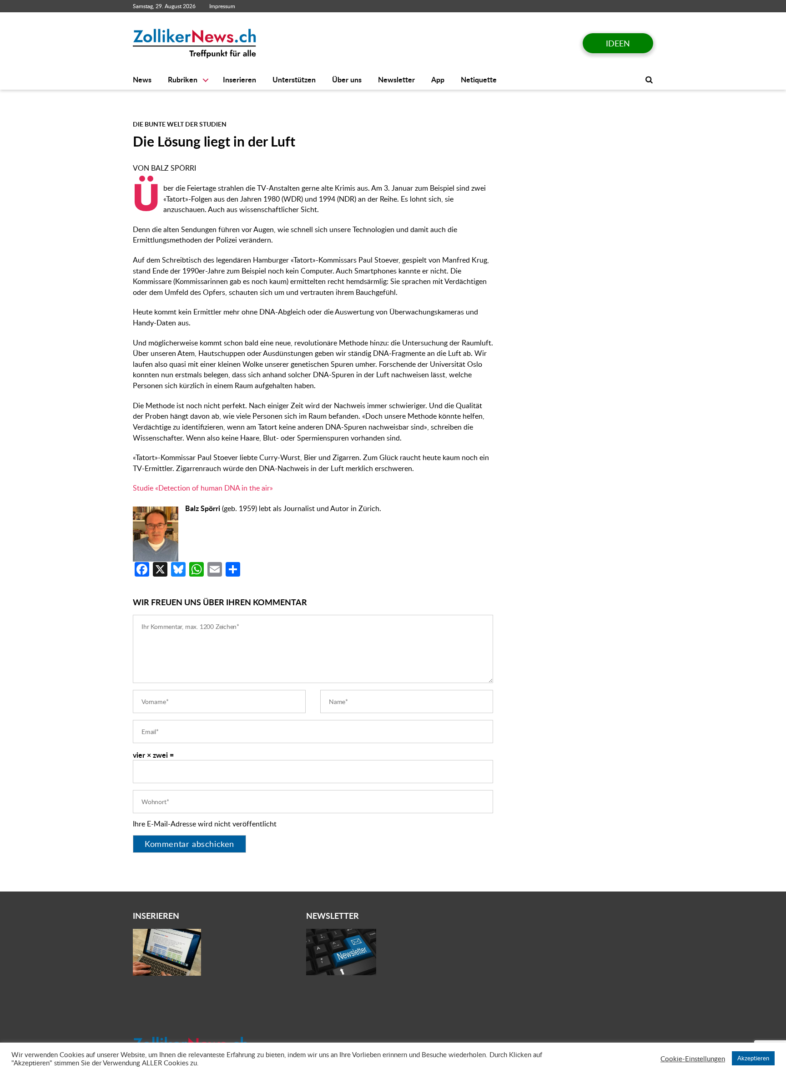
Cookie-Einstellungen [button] (692, 1058)
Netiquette (479, 80)
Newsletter (396, 80)
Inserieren (239, 80)
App (437, 80)
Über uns (347, 80)
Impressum (222, 6)
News (142, 80)
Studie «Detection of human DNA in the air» (203, 488)
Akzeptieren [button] (753, 1058)
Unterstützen (294, 80)
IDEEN (618, 43)
